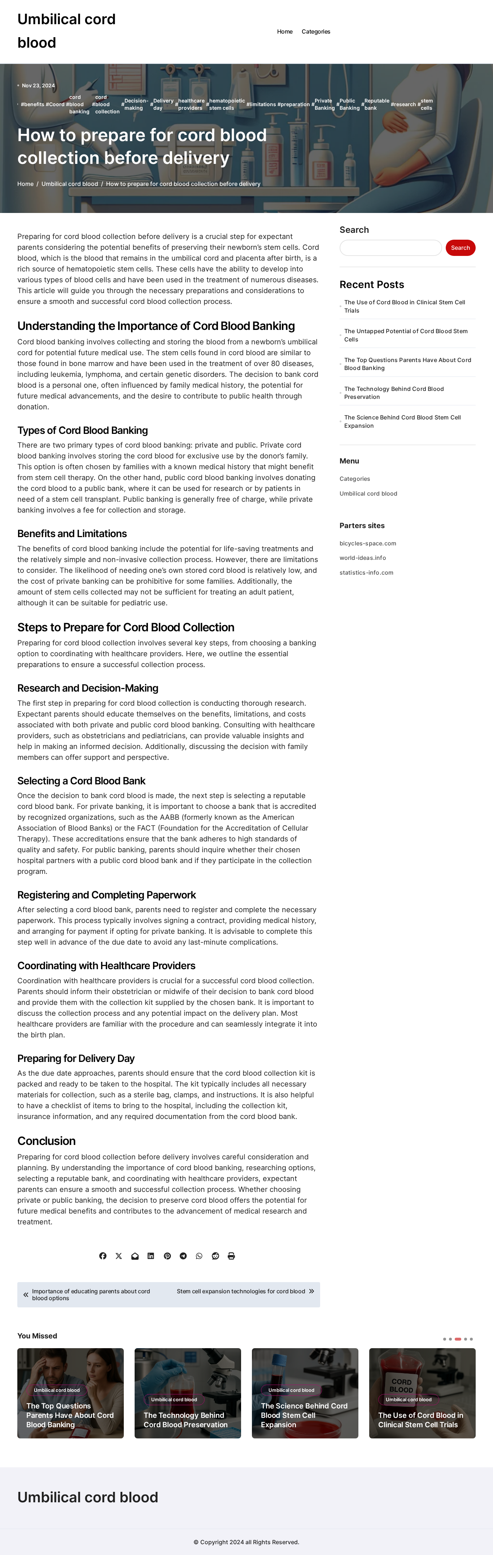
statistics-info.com (367, 572)
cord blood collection (107, 104)
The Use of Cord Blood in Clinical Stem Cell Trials (405, 306)
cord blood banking (79, 104)
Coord (57, 104)
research (405, 104)
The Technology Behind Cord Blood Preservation (394, 392)
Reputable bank (377, 104)
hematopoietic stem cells (227, 104)
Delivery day (163, 104)
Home (285, 31)
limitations (263, 104)
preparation (295, 104)
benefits (34, 104)
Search (354, 230)
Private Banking (325, 104)
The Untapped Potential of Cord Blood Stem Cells (406, 335)
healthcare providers (191, 104)
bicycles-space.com (368, 543)
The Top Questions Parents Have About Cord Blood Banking (407, 363)
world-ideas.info (363, 557)
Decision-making (137, 104)
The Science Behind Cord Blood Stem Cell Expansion (402, 421)
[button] (465, 1392)
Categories (316, 31)
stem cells (427, 104)
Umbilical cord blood (369, 493)
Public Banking (350, 104)
